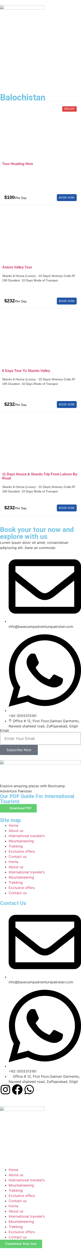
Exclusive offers (22, 851)
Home (13, 825)
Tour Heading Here (17, 164)
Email (4, 730)
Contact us (18, 856)
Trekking (16, 846)
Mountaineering (21, 841)
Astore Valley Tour (17, 267)
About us (16, 830)
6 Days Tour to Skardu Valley (26, 371)
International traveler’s (27, 836)
